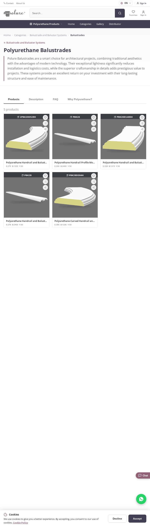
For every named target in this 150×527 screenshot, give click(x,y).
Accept (137, 518)
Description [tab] (36, 99)
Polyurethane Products (46, 24)
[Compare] (45, 123)
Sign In (143, 3)
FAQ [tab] (55, 99)
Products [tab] (13, 99)
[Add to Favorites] (45, 117)
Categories (85, 24)
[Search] (120, 13)
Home (71, 24)
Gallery (100, 24)
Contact (10, 3)
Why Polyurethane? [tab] (80, 99)
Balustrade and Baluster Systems (48, 35)
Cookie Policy (20, 522)
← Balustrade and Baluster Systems (24, 42)
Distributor (115, 24)
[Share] (45, 129)
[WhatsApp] (141, 499)
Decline (117, 518)
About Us (20, 3)
